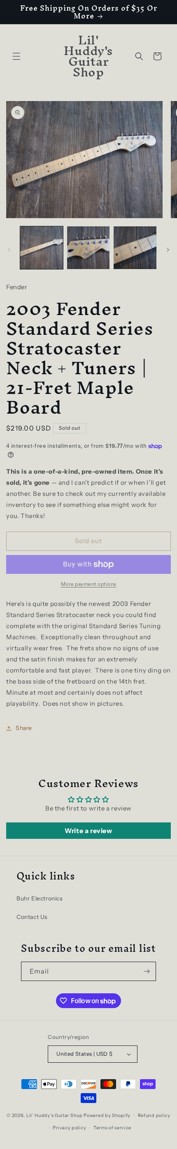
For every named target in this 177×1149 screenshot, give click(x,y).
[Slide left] (9, 250)
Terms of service (112, 1128)
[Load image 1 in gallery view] (41, 247)
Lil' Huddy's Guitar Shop (54, 1115)
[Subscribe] (146, 971)
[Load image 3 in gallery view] (135, 247)
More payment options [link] (88, 584)
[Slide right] (168, 250)
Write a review (88, 831)
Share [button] (24, 728)
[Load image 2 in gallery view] (88, 247)
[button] (16, 56)
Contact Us (32, 917)
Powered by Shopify (107, 1115)
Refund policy (154, 1115)
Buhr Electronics (39, 898)
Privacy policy (69, 1128)
